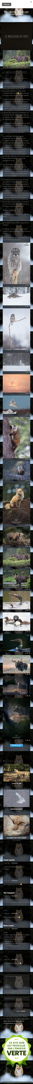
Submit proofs (16, 745)
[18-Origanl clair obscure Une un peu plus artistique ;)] (16, 718)
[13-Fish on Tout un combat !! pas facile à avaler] (16, 600)
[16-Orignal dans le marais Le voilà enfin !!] (16, 664)
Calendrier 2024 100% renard (16, 838)
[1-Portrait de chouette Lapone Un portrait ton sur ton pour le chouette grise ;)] (16, 263)
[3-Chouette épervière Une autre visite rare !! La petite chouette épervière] (16, 329)
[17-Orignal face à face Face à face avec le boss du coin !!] (16, 685)
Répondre (15, 863)
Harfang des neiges (16, 809)
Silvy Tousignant (9, 893)
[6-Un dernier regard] (16, 405)
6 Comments (24, 78)
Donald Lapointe (9, 860)
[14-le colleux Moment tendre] (16, 621)
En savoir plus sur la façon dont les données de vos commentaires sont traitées (16, 1021)
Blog (16, 78)
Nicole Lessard (8, 925)
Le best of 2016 (16, 783)
